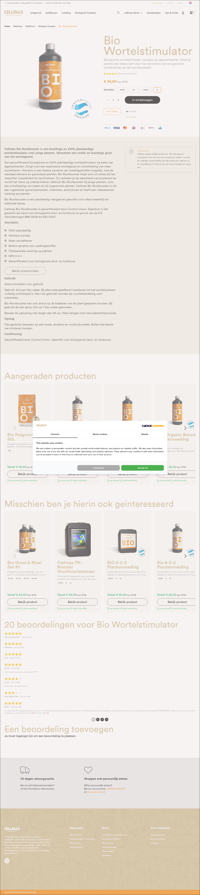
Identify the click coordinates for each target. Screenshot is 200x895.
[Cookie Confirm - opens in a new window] (153, 426)
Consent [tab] (55, 434)
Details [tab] (144, 434)
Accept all (143, 468)
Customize (98, 468)
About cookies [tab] (100, 434)
